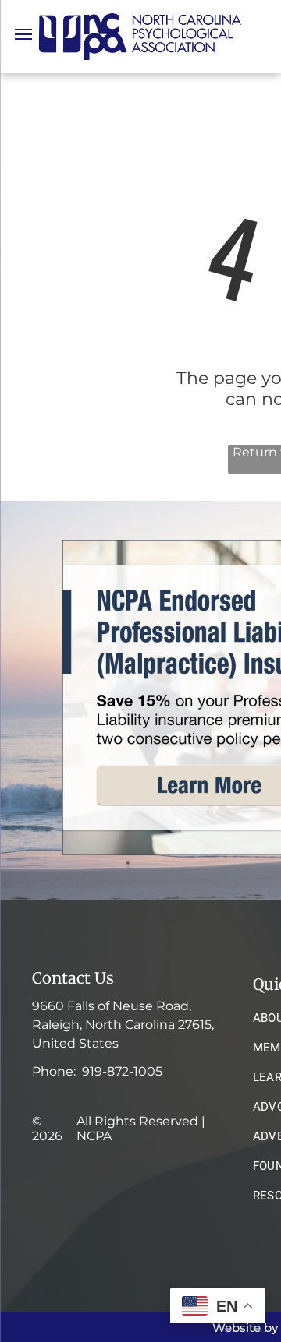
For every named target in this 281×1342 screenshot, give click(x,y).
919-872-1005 (122, 1071)
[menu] (23, 34)
